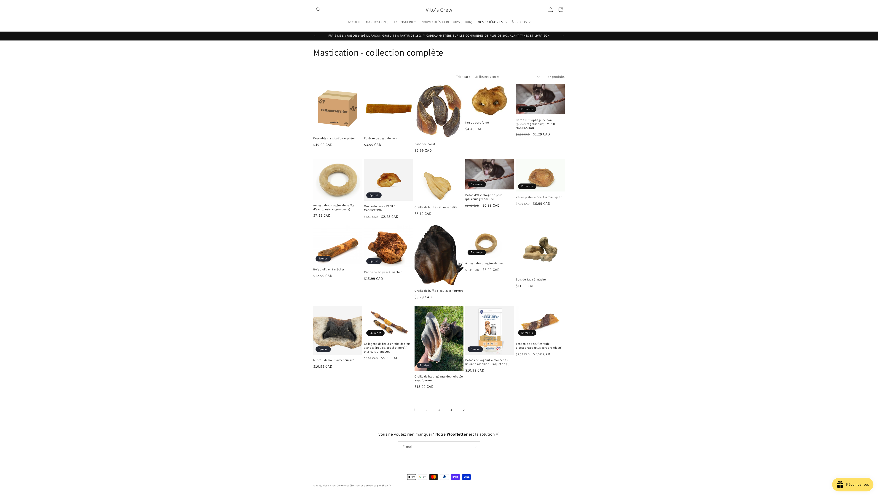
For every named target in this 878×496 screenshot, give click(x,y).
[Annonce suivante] (563, 36)
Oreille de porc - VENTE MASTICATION (379, 208)
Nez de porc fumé (477, 122)
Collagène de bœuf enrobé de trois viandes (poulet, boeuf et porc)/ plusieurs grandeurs (387, 347)
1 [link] (414, 409)
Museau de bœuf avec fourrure (333, 360)
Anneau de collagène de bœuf (485, 263)
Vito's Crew (329, 485)
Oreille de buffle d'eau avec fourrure (439, 291)
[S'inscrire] (475, 447)
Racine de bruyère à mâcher (383, 272)
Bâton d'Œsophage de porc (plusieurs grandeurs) (483, 197)
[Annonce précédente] (315, 36)
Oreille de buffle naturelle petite (436, 207)
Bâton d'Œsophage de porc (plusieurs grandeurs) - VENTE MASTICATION (536, 124)
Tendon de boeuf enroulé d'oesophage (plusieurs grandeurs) (539, 346)
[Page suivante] (464, 410)
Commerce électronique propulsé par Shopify (364, 485)
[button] (318, 10)
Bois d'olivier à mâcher (328, 269)
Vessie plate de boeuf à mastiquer (538, 197)
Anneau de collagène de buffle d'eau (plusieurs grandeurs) (333, 207)
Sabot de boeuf (425, 144)
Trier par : (463, 77)
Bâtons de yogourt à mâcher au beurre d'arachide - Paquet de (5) (487, 362)
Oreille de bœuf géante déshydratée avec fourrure (439, 378)
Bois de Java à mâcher (531, 279)
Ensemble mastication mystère (334, 138)
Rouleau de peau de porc (381, 138)
